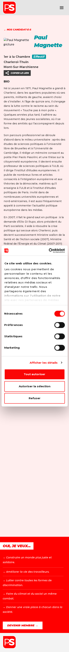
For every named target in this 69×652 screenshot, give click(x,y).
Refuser (34, 398)
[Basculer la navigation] (61, 7)
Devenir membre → (22, 625)
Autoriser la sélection (34, 386)
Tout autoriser (34, 374)
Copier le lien (20, 73)
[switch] (59, 325)
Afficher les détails (44, 362)
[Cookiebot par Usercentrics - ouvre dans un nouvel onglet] (49, 250)
